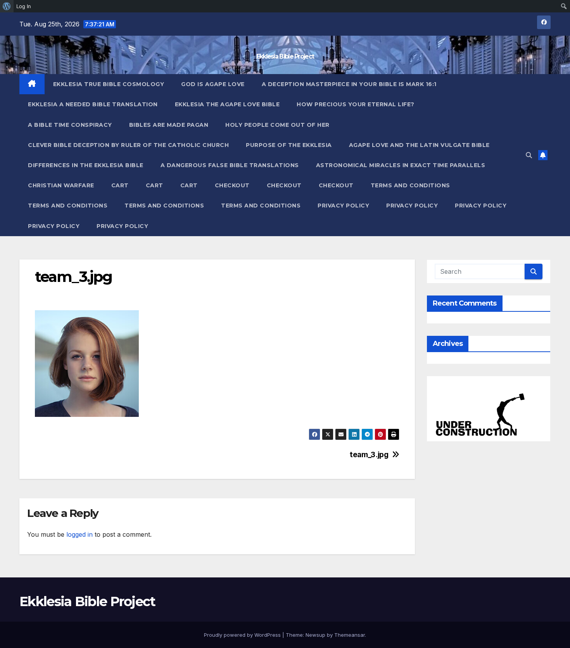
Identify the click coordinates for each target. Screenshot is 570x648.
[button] (529, 155)
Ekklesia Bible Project (285, 56)
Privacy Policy (343, 205)
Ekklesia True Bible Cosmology (108, 84)
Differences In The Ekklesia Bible (85, 165)
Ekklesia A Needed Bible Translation (93, 104)
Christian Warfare (61, 185)
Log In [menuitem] (23, 6)
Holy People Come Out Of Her (277, 124)
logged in (79, 534)
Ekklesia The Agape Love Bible (227, 104)
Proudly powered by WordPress (243, 635)
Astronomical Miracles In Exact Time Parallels (400, 165)
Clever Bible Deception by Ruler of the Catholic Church (128, 145)
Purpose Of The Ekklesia (289, 145)
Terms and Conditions (410, 185)
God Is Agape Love (213, 84)
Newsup (315, 635)
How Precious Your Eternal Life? (356, 104)
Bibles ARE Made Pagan (169, 124)
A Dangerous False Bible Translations (230, 165)
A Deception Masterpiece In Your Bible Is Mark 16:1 (349, 84)
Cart (120, 185)
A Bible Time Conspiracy (70, 124)
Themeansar (349, 635)
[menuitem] (7, 6)
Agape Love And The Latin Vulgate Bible (419, 145)
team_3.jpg (369, 454)
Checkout (232, 185)
